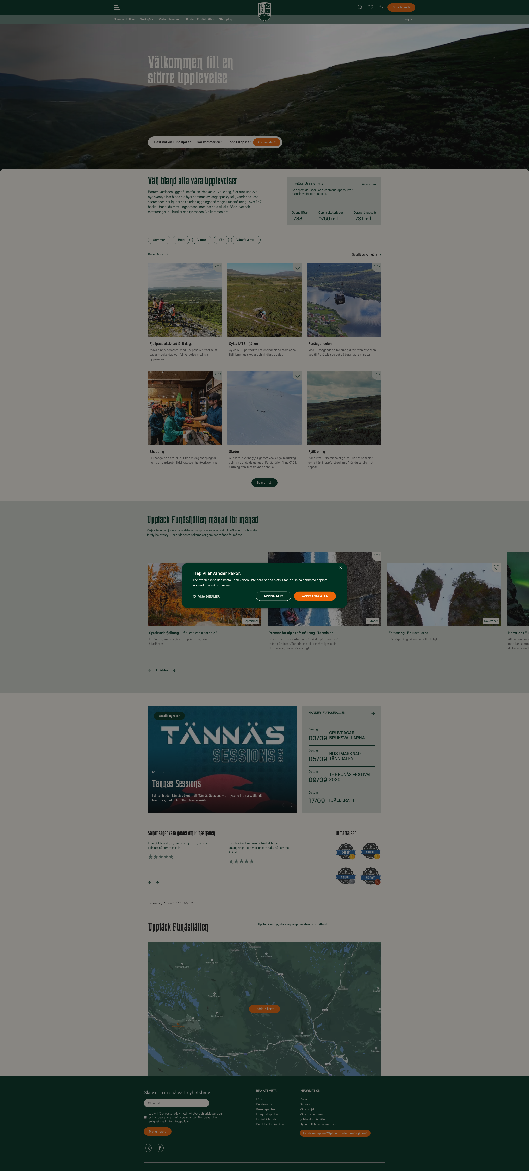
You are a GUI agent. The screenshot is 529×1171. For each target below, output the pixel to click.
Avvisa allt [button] (273, 596)
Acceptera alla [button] (315, 596)
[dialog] (264, 585)
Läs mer (226, 585)
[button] (206, 596)
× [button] (340, 567)
